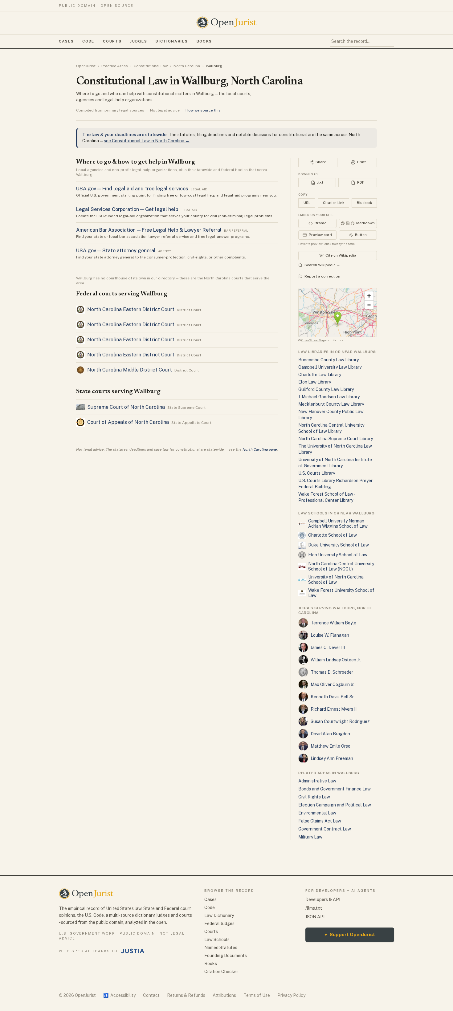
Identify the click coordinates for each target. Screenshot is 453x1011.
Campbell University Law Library (329, 367)
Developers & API (322, 899)
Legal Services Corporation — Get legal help (127, 209)
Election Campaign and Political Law (334, 804)
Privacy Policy (291, 995)
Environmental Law (317, 812)
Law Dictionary (219, 915)
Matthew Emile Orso (330, 746)
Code (88, 41)
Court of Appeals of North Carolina (128, 422)
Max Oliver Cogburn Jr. (332, 684)
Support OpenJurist (349, 934)
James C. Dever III (328, 647)
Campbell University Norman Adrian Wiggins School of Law (338, 523)
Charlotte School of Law (332, 535)
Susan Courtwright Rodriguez (340, 721)
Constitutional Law (151, 66)
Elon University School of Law (337, 554)
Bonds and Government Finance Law (334, 788)
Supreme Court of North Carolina (126, 407)
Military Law (310, 836)
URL (307, 203)
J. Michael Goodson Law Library (329, 396)
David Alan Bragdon (330, 733)
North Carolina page (260, 449)
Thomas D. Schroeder (332, 672)
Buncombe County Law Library (328, 359)
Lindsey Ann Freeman (332, 758)
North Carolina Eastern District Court (130, 309)
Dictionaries (172, 41)
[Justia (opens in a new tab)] (133, 950)
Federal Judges (219, 923)
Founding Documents (225, 955)
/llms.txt (313, 908)
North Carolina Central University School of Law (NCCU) (341, 566)
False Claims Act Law (319, 820)
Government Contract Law (324, 828)
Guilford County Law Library (326, 389)
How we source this (203, 110)
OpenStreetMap (313, 340)
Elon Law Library (314, 382)
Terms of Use (256, 995)
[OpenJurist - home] (226, 22)
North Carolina (186, 66)
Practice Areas (114, 66)
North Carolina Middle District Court (129, 370)
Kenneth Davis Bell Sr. (332, 696)
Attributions (224, 995)
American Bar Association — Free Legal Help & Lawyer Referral (149, 230)
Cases (66, 41)
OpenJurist (86, 66)
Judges (138, 41)
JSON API (314, 916)
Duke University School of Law (338, 544)
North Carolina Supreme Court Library (335, 438)
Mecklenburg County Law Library (331, 404)
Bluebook (364, 203)
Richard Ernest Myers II (334, 709)
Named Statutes (220, 947)
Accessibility (119, 995)
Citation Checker (221, 971)
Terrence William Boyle (333, 622)
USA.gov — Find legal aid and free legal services (132, 189)
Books (204, 41)
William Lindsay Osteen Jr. (336, 659)
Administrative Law (317, 780)
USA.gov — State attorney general (116, 251)
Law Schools (217, 939)
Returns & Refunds (186, 995)
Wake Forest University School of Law (341, 593)
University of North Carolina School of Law (336, 580)
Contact (151, 995)
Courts (112, 41)
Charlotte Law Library (319, 374)
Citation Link (333, 203)
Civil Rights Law (314, 796)
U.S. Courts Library (316, 473)
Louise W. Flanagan (330, 635)
